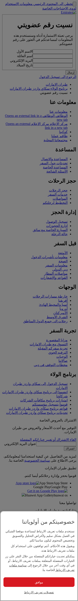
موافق (39, 582)
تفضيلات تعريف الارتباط (39, 592)
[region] (39, 556)
